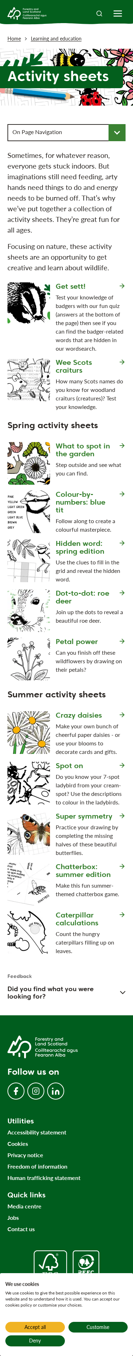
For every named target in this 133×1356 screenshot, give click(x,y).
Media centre (24, 1206)
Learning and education (56, 39)
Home (14, 39)
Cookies (17, 1143)
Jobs (13, 1217)
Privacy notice (25, 1155)
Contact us (21, 1228)
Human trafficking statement (44, 1177)
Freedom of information (37, 1166)
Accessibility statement (36, 1132)
